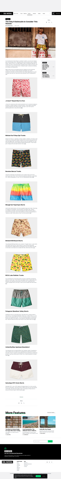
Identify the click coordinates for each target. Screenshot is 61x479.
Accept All (38, 476)
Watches (25, 13)
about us (25, 462)
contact (25, 466)
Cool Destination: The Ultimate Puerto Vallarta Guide (29, 431)
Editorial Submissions (28, 463)
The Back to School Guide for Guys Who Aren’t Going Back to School (12, 431)
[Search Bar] (50, 13)
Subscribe (58, 13)
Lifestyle (34, 13)
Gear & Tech (16, 13)
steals (44, 13)
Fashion (29, 13)
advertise (26, 465)
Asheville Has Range (45, 429)
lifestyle (18, 465)
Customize (44, 476)
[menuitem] (16, 13)
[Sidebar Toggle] (1, 13)
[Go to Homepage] (7, 13)
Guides (39, 13)
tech (18, 466)
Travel (21, 13)
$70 (22, 107)
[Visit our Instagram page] (53, 13)
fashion (18, 463)
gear (18, 462)
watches (18, 467)
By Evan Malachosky (8, 25)
